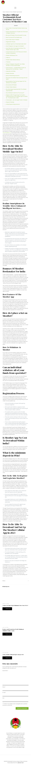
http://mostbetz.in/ (7, 132)
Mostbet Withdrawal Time (11, 55)
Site (3, 698)
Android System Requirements (13, 104)
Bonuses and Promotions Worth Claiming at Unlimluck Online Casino (13, 630)
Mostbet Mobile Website (11, 87)
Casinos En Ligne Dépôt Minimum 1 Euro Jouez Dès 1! (15, 605)
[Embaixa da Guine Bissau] (3, 2)
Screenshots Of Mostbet (11, 84)
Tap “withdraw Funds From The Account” (15, 92)
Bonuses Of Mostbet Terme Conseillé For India (16, 35)
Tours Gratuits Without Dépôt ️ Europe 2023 (13, 654)
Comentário (5, 670)
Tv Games (8, 61)
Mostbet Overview (10, 73)
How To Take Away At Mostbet (12, 39)
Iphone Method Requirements (12, 75)
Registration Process (10, 41)
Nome (4, 687)
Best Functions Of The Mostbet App (14, 37)
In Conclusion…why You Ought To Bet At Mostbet (16, 100)
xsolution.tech (20, 762)
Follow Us (8, 57)
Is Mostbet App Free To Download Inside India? (16, 43)
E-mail (4, 692)
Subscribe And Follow (10, 71)
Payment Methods (10, 102)
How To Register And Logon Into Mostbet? (15, 46)
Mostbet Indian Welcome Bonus (13, 59)
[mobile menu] (29, 2)
